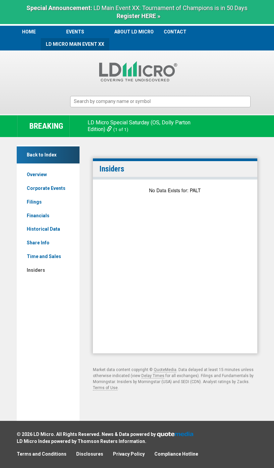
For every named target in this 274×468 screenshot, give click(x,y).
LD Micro (43, 434)
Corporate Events (46, 188)
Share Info (38, 242)
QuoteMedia (165, 369)
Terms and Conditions (41, 454)
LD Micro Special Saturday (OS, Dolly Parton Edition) (139, 126)
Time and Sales (44, 256)
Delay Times (152, 375)
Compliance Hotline (176, 454)
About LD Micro (134, 31)
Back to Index (41, 154)
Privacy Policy (129, 454)
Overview (37, 174)
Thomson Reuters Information (111, 441)
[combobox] (160, 102)
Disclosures (89, 454)
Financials (38, 215)
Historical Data (43, 229)
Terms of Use (105, 387)
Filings (34, 202)
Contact (175, 31)
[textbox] (164, 101)
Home (29, 31)
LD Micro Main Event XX (75, 44)
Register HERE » (138, 15)
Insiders (36, 270)
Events (75, 31)
